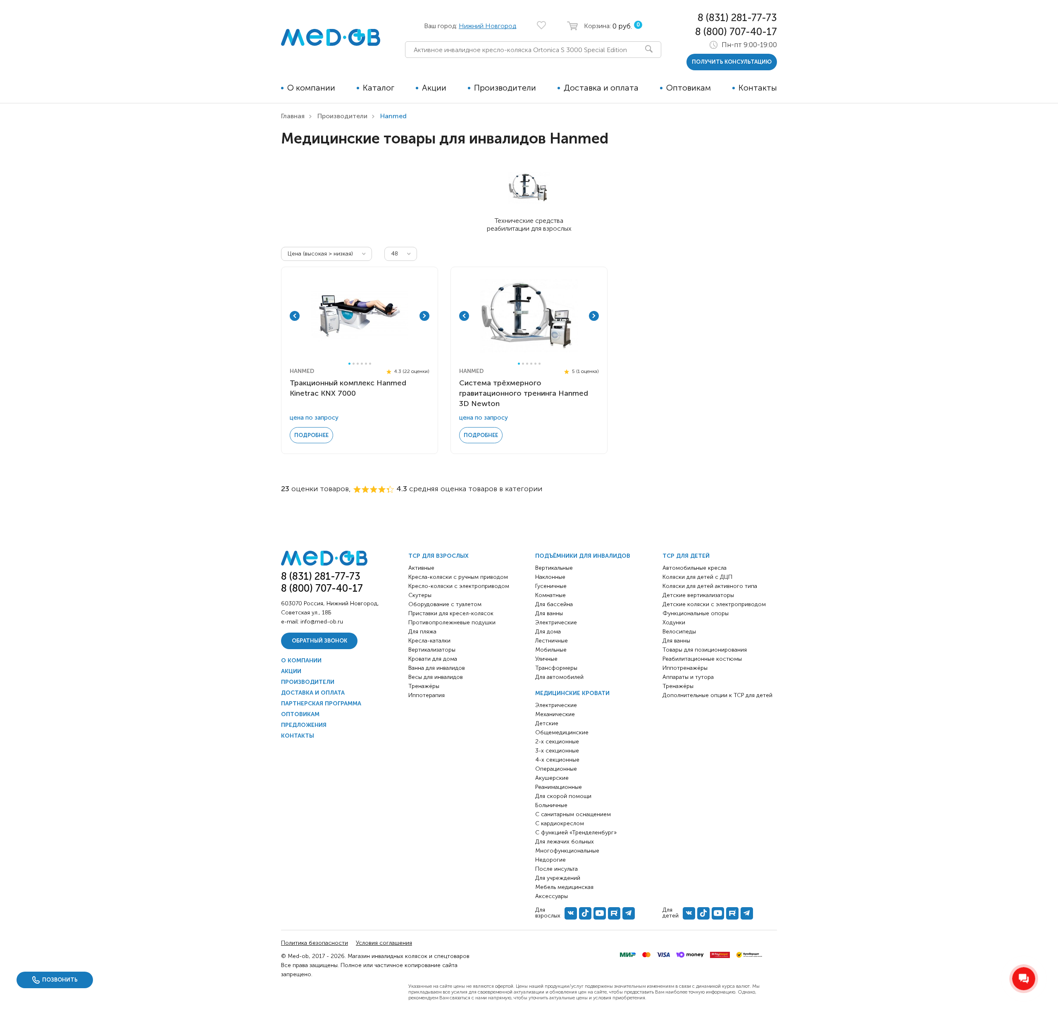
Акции (434, 88)
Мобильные (551, 649)
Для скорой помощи (563, 796)
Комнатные (550, 595)
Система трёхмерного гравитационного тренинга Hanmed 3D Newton (523, 393)
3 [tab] (358, 364)
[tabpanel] (359, 316)
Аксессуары (551, 896)
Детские (546, 723)
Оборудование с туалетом (444, 604)
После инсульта (556, 868)
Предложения (303, 725)
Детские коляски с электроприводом (714, 604)
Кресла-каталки (429, 640)
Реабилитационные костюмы (702, 658)
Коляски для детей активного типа (709, 586)
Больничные (551, 805)
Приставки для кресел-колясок (450, 613)
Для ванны (549, 613)
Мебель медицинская (564, 887)
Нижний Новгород (487, 26)
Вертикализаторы (431, 649)
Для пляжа (422, 631)
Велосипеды (679, 631)
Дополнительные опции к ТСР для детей (717, 695)
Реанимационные (558, 787)
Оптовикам (688, 88)
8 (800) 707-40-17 (736, 32)
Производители (505, 88)
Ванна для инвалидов (436, 667)
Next (424, 316)
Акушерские (552, 777)
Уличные (546, 658)
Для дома (548, 631)
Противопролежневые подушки (452, 622)
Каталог (378, 88)
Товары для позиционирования (704, 649)
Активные (421, 567)
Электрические (556, 622)
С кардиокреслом (559, 823)
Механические (555, 714)
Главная (293, 116)
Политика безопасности (314, 942)
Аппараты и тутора (688, 677)
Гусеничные (551, 586)
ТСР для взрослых (438, 555)
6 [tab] (370, 364)
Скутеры (419, 595)
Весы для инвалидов (435, 677)
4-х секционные (557, 759)
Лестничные (551, 640)
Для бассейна (554, 604)
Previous (295, 316)
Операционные (556, 768)
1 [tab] (349, 364)
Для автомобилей (559, 677)
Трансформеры (556, 667)
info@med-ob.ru (321, 621)
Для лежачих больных (564, 841)
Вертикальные (554, 567)
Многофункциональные (567, 850)
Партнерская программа (321, 703)
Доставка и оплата (601, 88)
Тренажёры (423, 686)
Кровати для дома (432, 658)
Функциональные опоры (695, 613)
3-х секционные (557, 750)
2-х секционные (557, 741)
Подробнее (311, 435)
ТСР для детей (686, 555)
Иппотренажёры (685, 667)
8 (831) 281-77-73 (737, 18)
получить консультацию (732, 62)
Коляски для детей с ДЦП (697, 577)
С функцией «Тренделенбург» (576, 832)
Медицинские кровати (572, 693)
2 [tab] (354, 364)
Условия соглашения (384, 942)
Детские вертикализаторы (698, 595)
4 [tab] (362, 364)
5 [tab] (366, 364)
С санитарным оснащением (573, 814)
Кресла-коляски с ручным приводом (458, 577)
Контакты (758, 88)
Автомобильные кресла (694, 567)
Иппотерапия (426, 695)
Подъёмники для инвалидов (582, 555)
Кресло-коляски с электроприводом (458, 586)
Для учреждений (557, 878)
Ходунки (673, 622)
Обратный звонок (319, 641)
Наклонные (550, 577)
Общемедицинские (562, 732)
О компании (311, 88)
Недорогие (550, 859)
